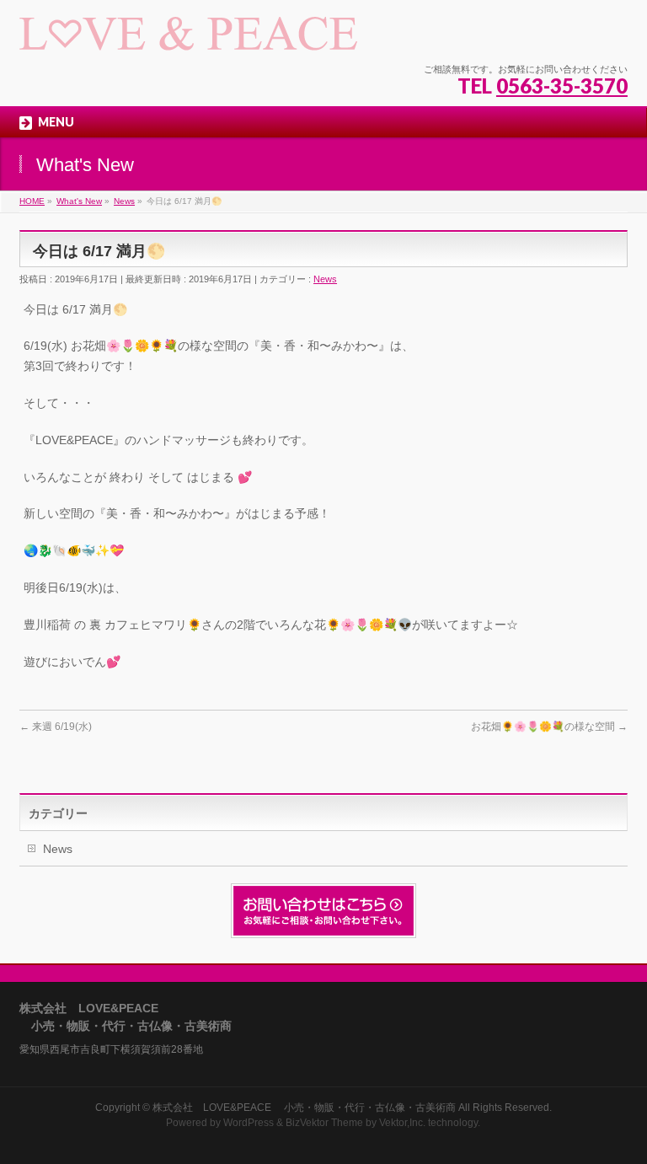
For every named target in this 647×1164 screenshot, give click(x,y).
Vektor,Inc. (402, 1123)
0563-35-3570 (562, 85)
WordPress (248, 1123)
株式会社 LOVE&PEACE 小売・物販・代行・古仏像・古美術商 (304, 1107)
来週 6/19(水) (55, 726)
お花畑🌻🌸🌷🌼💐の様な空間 (549, 726)
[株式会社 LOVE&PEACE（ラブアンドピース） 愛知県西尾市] (188, 31)
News (325, 279)
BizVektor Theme (324, 1123)
